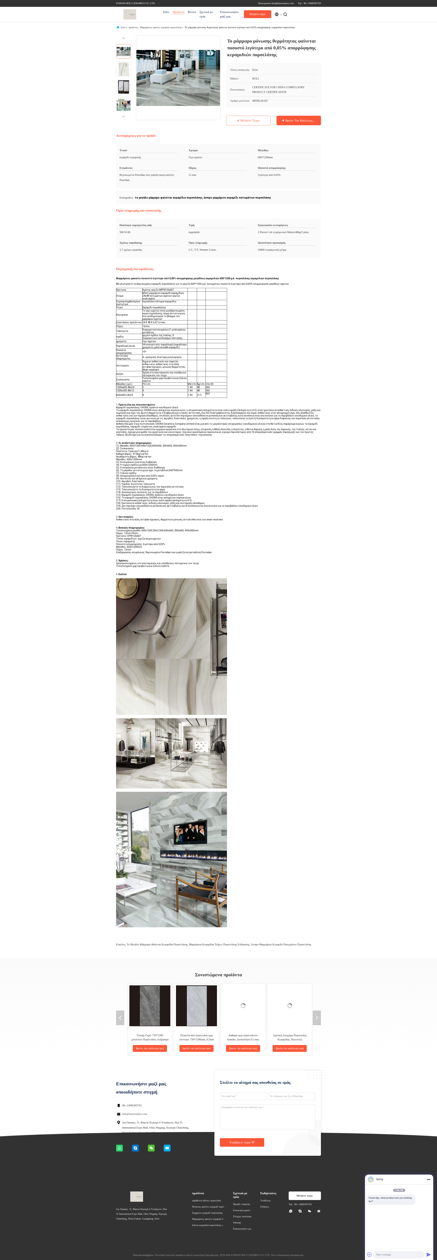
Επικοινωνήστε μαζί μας (228, 14)
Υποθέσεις (265, 1200)
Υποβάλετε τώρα (240, 1142)
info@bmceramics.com (134, 1114)
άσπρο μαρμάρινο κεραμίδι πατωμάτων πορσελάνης (281, 944)
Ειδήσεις (264, 1206)
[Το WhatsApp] (124, 1150)
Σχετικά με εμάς (206, 14)
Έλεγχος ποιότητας (242, 1216)
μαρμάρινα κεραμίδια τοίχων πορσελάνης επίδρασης (219, 944)
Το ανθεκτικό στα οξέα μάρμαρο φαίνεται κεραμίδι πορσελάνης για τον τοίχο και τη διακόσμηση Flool (241, 1039)
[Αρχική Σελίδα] (129, 14)
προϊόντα (133, 27)
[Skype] (140, 1150)
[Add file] (369, 1254)
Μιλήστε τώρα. (257, 14)
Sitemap (237, 1222)
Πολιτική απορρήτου (143, 1255)
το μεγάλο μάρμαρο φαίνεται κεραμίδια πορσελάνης (157, 944)
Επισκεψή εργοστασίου (243, 1211)
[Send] (428, 1254)
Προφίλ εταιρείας (241, 1204)
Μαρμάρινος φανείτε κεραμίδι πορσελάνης (161, 27)
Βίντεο (192, 12)
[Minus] (428, 1179)
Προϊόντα (178, 12)
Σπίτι (166, 12)
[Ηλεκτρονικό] (171, 1150)
